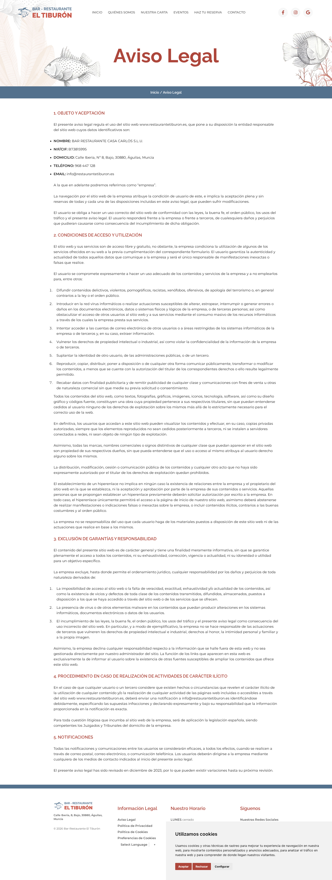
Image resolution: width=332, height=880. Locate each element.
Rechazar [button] (202, 866)
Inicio (154, 92)
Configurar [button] (222, 866)
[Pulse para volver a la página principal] (45, 12)
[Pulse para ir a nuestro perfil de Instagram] (295, 12)
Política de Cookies (133, 832)
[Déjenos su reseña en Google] (308, 12)
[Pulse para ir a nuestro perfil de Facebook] (283, 12)
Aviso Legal (127, 819)
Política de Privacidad (135, 826)
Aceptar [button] (183, 866)
